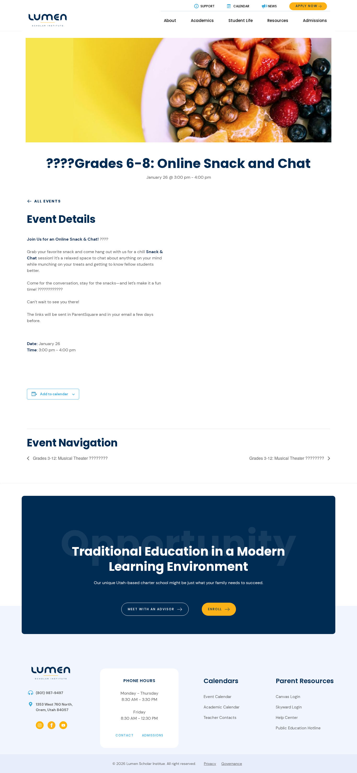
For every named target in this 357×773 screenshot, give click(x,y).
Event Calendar (217, 696)
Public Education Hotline (298, 728)
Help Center (287, 717)
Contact (125, 735)
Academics (202, 20)
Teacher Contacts (220, 717)
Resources (277, 20)
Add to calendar (54, 394)
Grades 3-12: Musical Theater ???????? (70, 458)
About (170, 20)
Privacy (210, 763)
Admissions (315, 20)
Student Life (240, 20)
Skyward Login (289, 707)
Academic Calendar (221, 707)
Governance (231, 763)
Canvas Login (288, 696)
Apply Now (307, 6)
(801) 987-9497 (49, 693)
